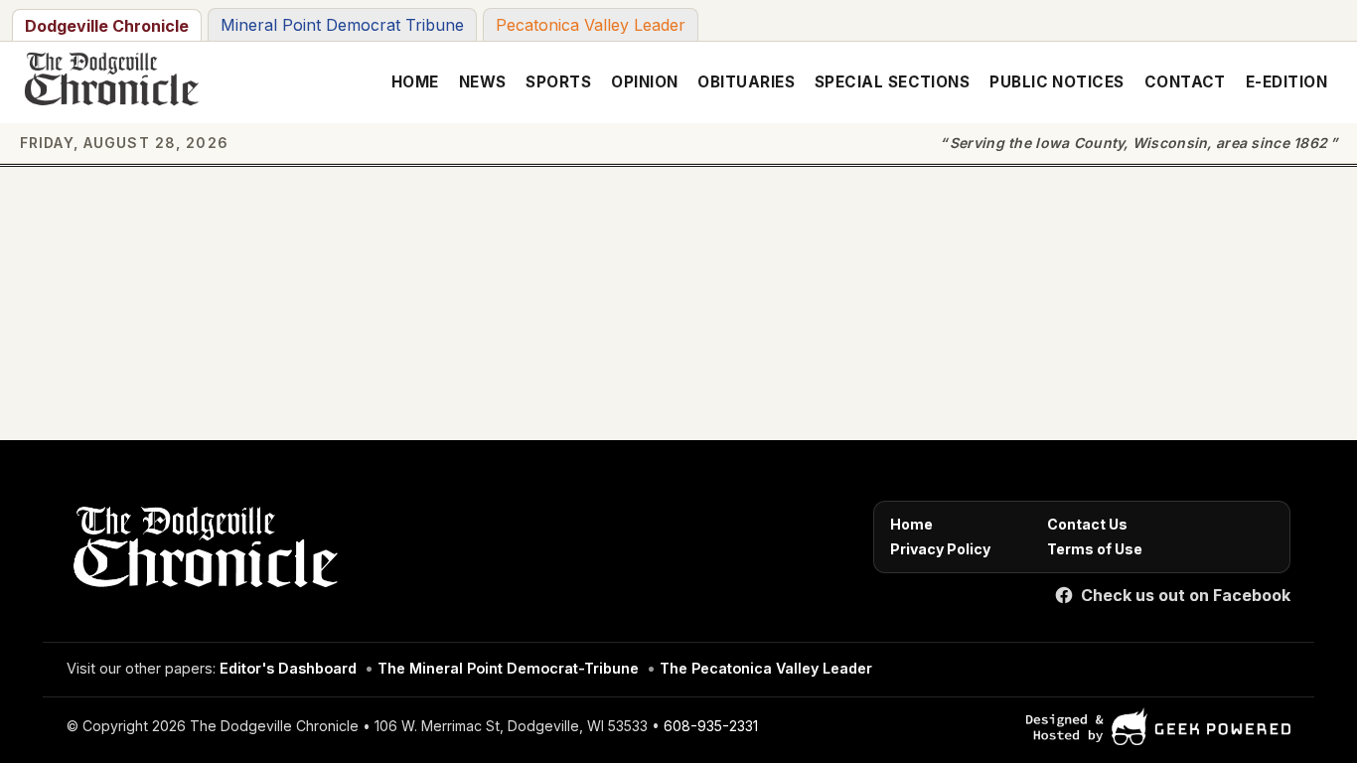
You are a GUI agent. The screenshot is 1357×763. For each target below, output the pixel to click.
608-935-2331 (711, 725)
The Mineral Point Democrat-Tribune (508, 668)
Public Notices (1056, 82)
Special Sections (892, 82)
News (483, 82)
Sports (558, 82)
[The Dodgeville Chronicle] (109, 82)
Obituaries (746, 82)
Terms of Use (1094, 548)
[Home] (202, 552)
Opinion (644, 82)
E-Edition (1286, 82)
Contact (1185, 82)
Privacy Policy (940, 548)
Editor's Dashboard (288, 668)
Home (415, 82)
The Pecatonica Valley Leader (766, 668)
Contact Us (1087, 524)
